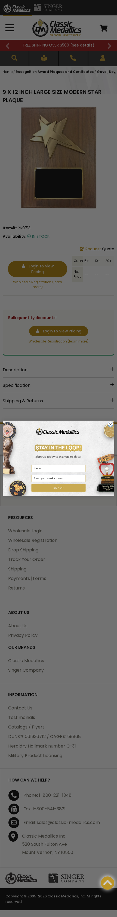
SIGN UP (59, 488)
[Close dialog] (110, 424)
